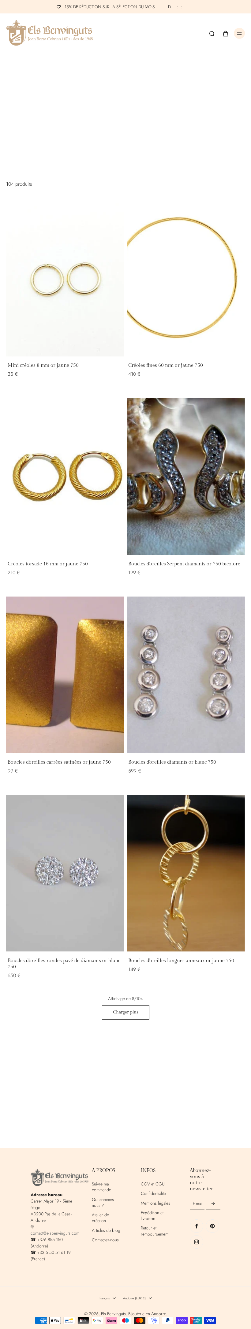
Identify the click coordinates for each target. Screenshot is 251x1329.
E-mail (198, 1204)
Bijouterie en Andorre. (147, 1314)
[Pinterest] (212, 1226)
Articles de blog (106, 1230)
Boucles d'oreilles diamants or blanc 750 (172, 762)
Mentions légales (155, 1203)
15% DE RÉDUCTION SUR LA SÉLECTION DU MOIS (125, 7)
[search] (212, 33)
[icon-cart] (225, 33)
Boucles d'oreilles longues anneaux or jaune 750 (181, 961)
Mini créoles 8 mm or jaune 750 (43, 365)
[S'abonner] (213, 1203)
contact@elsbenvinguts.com (55, 1233)
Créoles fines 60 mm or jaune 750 (165, 365)
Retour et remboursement (154, 1231)
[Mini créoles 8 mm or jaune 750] (65, 278)
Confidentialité (153, 1193)
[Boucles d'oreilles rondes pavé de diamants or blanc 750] (65, 873)
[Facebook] (196, 1226)
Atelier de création (100, 1218)
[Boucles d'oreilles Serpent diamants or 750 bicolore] (186, 476)
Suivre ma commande (101, 1187)
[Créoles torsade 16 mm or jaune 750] (65, 476)
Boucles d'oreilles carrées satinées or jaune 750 (59, 762)
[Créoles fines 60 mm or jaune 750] (186, 278)
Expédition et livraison (152, 1215)
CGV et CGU (152, 1184)
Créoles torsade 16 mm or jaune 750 (48, 564)
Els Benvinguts (113, 1314)
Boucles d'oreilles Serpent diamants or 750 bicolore (184, 564)
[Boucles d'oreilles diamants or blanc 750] (186, 675)
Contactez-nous (105, 1240)
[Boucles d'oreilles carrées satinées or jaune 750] (65, 675)
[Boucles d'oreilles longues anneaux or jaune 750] (186, 873)
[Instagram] (196, 1242)
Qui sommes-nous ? (103, 1202)
